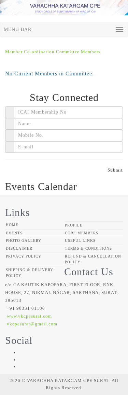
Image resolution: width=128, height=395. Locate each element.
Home (12, 225)
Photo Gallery (23, 240)
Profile (74, 225)
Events (14, 233)
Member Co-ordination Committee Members (52, 51)
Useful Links (80, 240)
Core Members (81, 233)
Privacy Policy (23, 256)
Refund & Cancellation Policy (93, 259)
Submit (115, 170)
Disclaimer (19, 248)
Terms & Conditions (88, 248)
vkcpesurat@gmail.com (32, 323)
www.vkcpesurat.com (29, 316)
